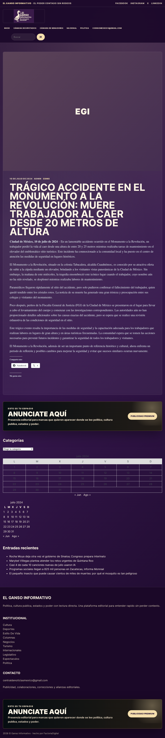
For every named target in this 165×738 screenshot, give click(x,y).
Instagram (138, 3)
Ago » (87, 494)
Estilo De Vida (11, 633)
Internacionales (12, 650)
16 (37, 478)
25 (82, 484)
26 (105, 484)
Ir (41, 37)
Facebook (121, 3)
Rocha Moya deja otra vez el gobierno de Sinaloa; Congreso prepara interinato (57, 556)
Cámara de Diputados (25, 28)
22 (14, 484)
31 (59, 489)
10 (59, 472)
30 (37, 489)
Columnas (9, 637)
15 (14, 478)
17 (59, 478)
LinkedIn (156, 3)
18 (82, 478)
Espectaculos (11, 658)
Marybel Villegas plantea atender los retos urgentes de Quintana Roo (51, 560)
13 (128, 472)
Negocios (9, 641)
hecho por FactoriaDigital (46, 733)
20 (128, 478)
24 (59, 484)
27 (128, 484)
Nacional (72, 28)
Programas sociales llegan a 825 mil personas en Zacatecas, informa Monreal (56, 569)
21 (150, 478)
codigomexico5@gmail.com (107, 28)
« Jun (77, 494)
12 (105, 472)
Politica (84, 28)
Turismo (8, 646)
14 (150, 472)
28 (150, 484)
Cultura (7, 624)
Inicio (7, 28)
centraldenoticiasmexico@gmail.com (25, 680)
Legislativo (9, 654)
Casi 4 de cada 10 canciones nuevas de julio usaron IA (42, 564)
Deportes (8, 629)
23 (37, 484)
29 (14, 489)
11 (82, 472)
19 (105, 478)
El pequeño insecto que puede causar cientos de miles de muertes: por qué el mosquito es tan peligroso (73, 573)
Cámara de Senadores (51, 28)
